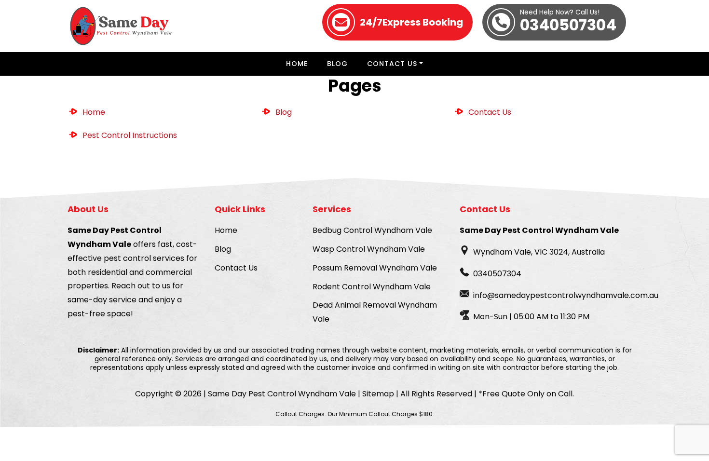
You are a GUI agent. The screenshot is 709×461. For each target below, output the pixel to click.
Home (297, 63)
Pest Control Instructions (129, 135)
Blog (337, 63)
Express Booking (411, 22)
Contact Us (392, 63)
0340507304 (568, 22)
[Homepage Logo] (122, 26)
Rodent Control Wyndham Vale (372, 286)
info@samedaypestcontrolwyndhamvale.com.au (565, 295)
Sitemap (378, 393)
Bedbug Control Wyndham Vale (372, 230)
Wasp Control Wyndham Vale (369, 249)
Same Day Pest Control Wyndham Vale (282, 393)
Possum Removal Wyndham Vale (375, 267)
